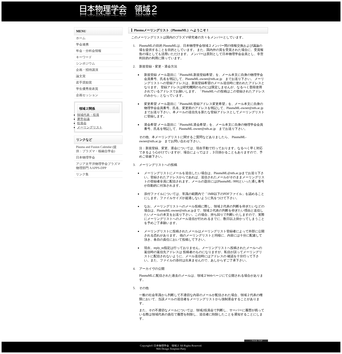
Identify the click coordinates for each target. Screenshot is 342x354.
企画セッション (87, 95)
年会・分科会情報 (88, 50)
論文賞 (81, 76)
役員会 (81, 123)
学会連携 (82, 44)
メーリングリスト (89, 127)
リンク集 (82, 174)
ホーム (81, 38)
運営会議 (83, 119)
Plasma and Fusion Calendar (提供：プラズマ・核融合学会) (96, 149)
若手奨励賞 (84, 82)
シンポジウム (85, 63)
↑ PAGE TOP (256, 341)
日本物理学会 (85, 157)
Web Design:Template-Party (171, 348)
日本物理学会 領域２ (166, 345)
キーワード (84, 57)
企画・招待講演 (87, 69)
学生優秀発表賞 (87, 88)
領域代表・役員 (88, 115)
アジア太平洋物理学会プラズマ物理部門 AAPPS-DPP (98, 166)
